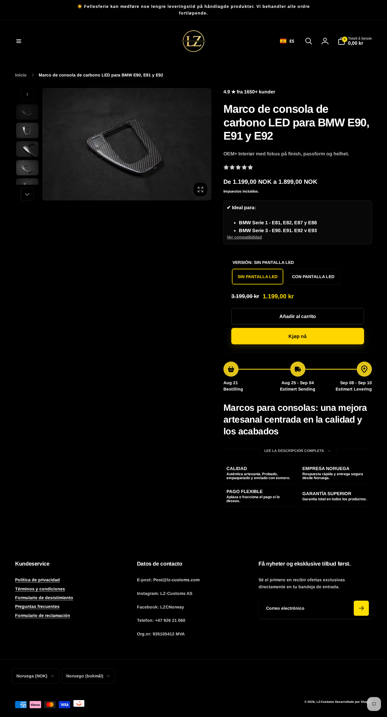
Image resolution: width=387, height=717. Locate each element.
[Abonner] (361, 608)
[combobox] (287, 41)
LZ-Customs (325, 701)
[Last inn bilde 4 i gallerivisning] (27, 167)
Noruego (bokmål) (84, 675)
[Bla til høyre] (27, 194)
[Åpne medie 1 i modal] (126, 144)
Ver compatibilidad (244, 237)
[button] (18, 41)
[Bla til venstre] (27, 94)
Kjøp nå (297, 336)
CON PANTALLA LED (313, 276)
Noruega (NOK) (31, 675)
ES (291, 41)
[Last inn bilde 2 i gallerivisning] (27, 130)
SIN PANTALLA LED (258, 276)
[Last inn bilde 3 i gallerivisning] (27, 149)
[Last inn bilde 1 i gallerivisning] (27, 112)
